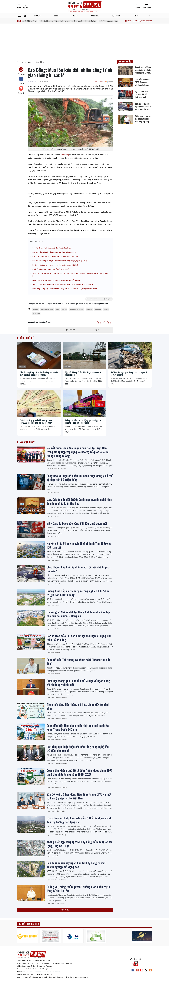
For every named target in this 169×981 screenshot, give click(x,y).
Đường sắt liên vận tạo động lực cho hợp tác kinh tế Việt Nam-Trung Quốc (83, 421)
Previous (19, 937)
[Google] (137, 970)
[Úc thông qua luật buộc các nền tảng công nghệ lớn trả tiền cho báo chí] (31, 753)
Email (19, 8)
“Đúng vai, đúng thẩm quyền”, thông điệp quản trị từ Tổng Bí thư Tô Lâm (78, 888)
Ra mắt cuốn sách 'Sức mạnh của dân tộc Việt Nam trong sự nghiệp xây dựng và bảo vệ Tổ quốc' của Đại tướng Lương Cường (78, 452)
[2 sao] (101, 322)
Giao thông (22, 366)
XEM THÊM (65, 910)
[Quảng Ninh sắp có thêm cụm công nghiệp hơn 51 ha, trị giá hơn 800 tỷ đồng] (31, 597)
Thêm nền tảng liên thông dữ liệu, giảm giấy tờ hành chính (78, 706)
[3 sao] (104, 322)
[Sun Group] (27, 936)
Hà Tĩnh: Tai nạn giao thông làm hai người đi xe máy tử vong (129, 373)
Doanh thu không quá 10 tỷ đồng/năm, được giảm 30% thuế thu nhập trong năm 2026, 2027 (80, 772)
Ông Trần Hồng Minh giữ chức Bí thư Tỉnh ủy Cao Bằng (51, 248)
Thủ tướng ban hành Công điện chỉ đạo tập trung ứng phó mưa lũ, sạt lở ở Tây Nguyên (62, 284)
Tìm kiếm (137, 8)
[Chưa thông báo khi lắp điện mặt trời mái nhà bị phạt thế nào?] (31, 573)
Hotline (25, 8)
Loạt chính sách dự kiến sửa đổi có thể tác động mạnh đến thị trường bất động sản (79, 820)
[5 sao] (111, 322)
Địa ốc (56, 856)
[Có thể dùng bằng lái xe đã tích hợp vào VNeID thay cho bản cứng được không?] (39, 355)
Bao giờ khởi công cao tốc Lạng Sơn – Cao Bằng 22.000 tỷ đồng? (55, 256)
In (98, 330)
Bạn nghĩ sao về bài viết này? (40, 322)
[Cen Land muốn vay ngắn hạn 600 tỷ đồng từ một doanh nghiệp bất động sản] (31, 869)
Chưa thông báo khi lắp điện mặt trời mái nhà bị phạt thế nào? (79, 569)
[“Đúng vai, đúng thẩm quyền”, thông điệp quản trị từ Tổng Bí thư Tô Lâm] (31, 893)
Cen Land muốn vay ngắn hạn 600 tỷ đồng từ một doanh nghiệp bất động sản (76, 865)
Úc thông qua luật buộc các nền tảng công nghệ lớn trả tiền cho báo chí (78, 748)
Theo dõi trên (99, 82)
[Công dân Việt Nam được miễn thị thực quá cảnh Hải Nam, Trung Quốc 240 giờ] (31, 732)
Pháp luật (56, 492)
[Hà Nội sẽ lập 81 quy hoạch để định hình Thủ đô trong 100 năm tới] (31, 549)
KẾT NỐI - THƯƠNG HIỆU (29, 923)
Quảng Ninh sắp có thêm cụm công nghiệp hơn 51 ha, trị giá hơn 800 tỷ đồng (78, 593)
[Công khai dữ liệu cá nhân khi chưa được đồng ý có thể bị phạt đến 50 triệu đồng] (31, 482)
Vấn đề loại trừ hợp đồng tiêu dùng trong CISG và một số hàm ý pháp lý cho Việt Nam (79, 796)
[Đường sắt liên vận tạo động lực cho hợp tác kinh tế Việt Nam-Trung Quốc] (84, 403)
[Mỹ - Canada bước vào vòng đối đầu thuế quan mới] (31, 529)
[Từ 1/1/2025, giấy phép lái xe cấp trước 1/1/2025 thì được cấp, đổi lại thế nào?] (39, 403)
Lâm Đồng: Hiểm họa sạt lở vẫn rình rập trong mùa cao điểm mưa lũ (56, 280)
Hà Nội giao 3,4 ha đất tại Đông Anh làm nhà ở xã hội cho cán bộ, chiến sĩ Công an (78, 614)
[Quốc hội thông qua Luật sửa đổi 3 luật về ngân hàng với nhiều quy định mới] (31, 687)
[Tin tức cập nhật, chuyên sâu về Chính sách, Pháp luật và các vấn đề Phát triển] (84, 6)
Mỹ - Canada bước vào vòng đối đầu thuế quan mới (95, 21)
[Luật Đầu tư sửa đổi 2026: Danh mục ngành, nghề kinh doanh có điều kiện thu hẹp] (31, 505)
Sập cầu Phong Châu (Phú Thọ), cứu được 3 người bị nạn (83, 373)
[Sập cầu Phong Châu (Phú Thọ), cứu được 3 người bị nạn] (84, 355)
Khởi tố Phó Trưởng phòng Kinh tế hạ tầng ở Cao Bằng (51, 269)
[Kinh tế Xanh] (96, 936)
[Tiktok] (146, 970)
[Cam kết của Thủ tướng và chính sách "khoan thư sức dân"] (31, 666)
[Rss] (150, 970)
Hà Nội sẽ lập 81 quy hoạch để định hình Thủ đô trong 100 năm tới (79, 545)
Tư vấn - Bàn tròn (59, 811)
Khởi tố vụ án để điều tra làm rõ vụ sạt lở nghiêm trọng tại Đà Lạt (55, 265)
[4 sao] (107, 322)
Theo (99, 299)
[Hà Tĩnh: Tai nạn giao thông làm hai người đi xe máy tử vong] (130, 355)
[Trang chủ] (24, 15)
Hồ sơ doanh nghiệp (60, 880)
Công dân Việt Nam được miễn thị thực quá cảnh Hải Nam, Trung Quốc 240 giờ (78, 727)
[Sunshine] (142, 936)
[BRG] (50, 936)
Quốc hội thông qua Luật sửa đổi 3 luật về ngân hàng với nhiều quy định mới (78, 682)
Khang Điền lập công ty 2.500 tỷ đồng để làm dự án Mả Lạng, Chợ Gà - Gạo (79, 844)
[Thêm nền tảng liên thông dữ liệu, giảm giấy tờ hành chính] (31, 710)
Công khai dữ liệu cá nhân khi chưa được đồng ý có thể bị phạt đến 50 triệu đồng (80, 477)
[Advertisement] (84, 42)
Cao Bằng (65, 155)
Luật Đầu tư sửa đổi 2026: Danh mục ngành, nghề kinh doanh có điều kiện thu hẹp (45, 21)
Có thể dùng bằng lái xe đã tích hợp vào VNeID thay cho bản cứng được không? (39, 373)
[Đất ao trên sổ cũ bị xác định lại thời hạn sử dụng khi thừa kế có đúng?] (31, 642)
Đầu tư (57, 560)
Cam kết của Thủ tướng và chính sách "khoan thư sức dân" (78, 661)
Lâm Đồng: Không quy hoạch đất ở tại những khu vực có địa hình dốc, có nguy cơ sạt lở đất (64, 289)
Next (150, 937)
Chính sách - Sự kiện (60, 469)
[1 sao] (97, 322)
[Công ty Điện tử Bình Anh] (73, 936)
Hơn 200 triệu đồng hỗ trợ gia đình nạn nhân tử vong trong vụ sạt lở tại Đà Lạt (59, 261)
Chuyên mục (147, 8)
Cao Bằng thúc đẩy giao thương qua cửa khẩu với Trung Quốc (54, 252)
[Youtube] (141, 970)
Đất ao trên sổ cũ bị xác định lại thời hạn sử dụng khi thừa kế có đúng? (79, 638)
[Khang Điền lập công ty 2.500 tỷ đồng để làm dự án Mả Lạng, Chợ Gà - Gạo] (31, 848)
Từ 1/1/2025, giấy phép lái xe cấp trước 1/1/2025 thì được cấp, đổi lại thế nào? (36, 421)
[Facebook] (133, 970)
